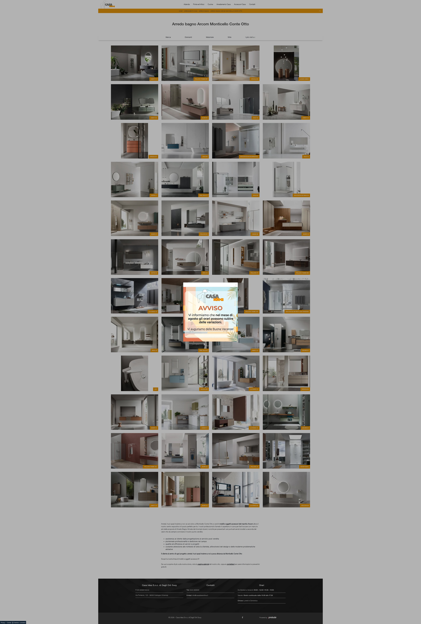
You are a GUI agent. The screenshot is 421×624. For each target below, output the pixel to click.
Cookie (9, 622)
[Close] (236, 285)
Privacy (3, 622)
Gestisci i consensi (19, 622)
